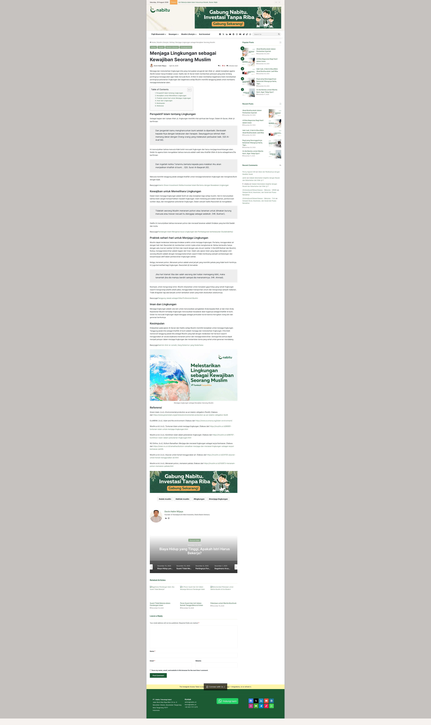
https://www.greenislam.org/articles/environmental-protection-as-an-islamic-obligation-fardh (190, 415)
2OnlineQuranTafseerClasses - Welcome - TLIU (258, 198)
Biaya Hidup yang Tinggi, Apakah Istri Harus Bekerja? (196, 2)
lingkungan (200, 499)
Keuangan (173, 34)
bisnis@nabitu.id (190, 704)
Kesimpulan (161, 103)
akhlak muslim (183, 499)
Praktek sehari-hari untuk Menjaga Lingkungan (174, 98)
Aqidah (161, 47)
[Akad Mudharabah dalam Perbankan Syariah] (248, 52)
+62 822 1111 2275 (191, 707)
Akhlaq (172, 42)
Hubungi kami (229, 701)
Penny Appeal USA (249, 172)
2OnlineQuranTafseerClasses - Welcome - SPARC (259, 190)
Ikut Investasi (204, 34)
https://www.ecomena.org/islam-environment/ (214, 421)
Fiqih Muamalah (157, 34)
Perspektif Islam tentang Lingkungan (169, 93)
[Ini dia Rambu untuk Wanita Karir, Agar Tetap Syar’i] (248, 93)
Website (198, 661)
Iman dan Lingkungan (164, 101)
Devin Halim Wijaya (160, 66)
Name (152, 651)
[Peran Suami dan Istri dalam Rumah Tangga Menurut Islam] (193, 593)
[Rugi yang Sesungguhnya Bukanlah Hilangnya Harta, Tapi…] (248, 82)
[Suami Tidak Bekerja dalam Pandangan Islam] (163, 593)
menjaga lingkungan (219, 499)
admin (244, 178)
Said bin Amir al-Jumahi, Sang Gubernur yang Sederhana (180, 345)
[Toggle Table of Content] (188, 90)
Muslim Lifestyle (188, 34)
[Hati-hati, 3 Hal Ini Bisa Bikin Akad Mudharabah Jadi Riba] (248, 72)
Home (153, 42)
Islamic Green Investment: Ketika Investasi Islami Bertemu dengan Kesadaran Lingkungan (193, 185)
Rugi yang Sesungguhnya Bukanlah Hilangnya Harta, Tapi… (266, 81)
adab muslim (165, 499)
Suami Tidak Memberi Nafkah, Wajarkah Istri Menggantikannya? (193, 551)
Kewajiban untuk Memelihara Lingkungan (171, 95)
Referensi (160, 106)
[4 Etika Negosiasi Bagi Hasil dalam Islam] (248, 62)
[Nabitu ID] (160, 9)
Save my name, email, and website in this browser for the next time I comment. (180, 670)
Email (152, 661)
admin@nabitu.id (190, 702)
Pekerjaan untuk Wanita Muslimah (223, 603)
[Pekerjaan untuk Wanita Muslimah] (223, 593)
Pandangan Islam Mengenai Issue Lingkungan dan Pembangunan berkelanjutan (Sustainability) (195, 232)
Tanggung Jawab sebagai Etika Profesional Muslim (178, 298)
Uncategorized (186, 47)
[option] (193, 550)
